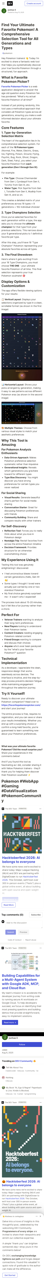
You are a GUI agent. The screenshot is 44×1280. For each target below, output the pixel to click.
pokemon (7, 53)
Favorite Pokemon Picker (14, 86)
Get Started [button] (10, 1275)
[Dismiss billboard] (40, 1216)
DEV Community (24, 1061)
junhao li (12, 10)
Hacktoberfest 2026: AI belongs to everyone (21, 860)
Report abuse (30, 940)
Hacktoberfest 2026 (15, 1198)
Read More (9, 905)
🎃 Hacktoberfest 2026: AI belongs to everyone (21, 1183)
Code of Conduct (15, 940)
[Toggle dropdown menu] (40, 809)
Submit (10, 932)
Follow (22, 1044)
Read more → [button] (10, 1022)
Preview (23, 932)
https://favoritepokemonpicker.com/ (20, 705)
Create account (34, 3)
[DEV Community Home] (10, 3)
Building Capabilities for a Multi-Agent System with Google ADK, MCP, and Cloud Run (21, 982)
